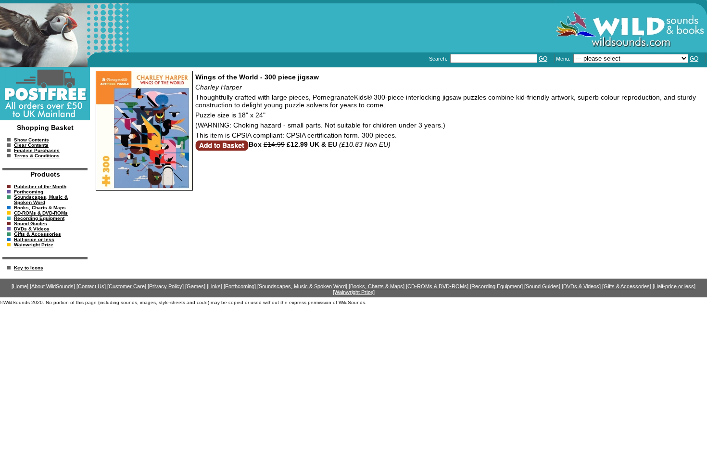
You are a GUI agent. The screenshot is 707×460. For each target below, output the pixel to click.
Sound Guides (30, 223)
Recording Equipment (39, 218)
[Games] (195, 286)
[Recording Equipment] (496, 286)
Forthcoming (28, 191)
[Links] (214, 286)
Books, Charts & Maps (40, 207)
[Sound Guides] (542, 286)
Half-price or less (34, 239)
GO (543, 58)
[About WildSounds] (52, 286)
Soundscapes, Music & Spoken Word (41, 199)
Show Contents (31, 139)
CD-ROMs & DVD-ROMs (41, 213)
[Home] (20, 286)
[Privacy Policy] (166, 286)
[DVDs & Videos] (581, 286)
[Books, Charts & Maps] (376, 286)
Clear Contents (31, 145)
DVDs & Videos (32, 228)
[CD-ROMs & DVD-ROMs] (437, 286)
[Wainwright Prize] (354, 292)
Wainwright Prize (33, 244)
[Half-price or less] (674, 286)
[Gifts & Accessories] (626, 286)
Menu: (564, 59)
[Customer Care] (126, 286)
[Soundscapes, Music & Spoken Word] (302, 286)
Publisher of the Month (40, 186)
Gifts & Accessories (37, 234)
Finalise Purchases (37, 150)
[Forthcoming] (240, 286)
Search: (439, 59)
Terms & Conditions (37, 155)
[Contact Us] (91, 286)
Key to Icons (28, 267)
